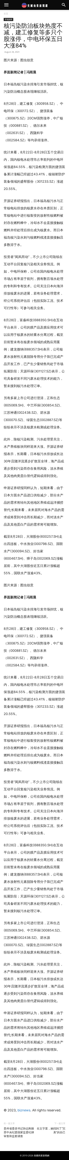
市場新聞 (8, 19)
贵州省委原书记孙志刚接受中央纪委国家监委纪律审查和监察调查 (19, 1132)
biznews (23, 1110)
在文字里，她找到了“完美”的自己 (51, 1130)
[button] (6, 5)
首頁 (6, 13)
